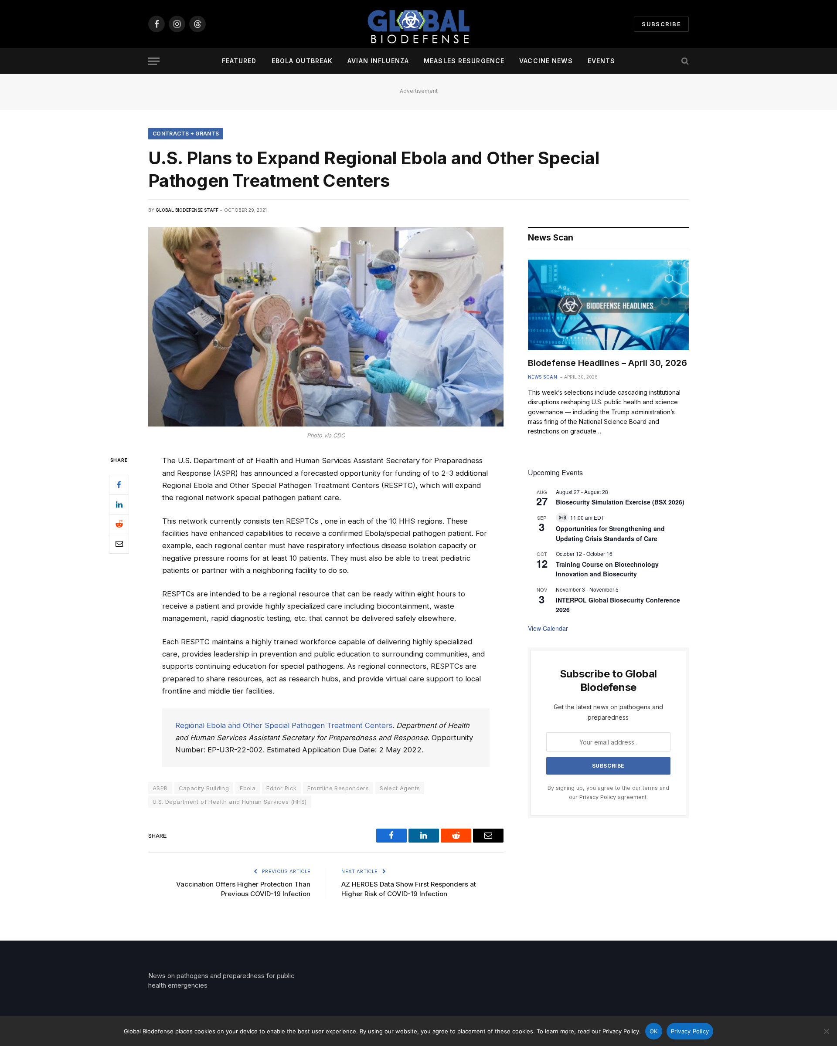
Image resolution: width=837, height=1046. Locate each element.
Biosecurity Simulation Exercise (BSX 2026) (620, 502)
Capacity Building (204, 788)
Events (602, 60)
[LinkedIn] (119, 504)
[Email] (119, 544)
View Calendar (548, 628)
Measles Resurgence (464, 60)
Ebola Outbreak (302, 60)
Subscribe (661, 23)
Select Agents (400, 788)
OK (654, 1031)
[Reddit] (119, 524)
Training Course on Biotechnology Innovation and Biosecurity (607, 569)
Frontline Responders (338, 788)
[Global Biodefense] (418, 24)
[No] (826, 1031)
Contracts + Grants (186, 133)
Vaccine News (545, 60)
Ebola (247, 788)
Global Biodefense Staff (187, 210)
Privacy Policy (597, 797)
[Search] (684, 61)
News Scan (543, 376)
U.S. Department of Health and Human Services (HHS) (230, 801)
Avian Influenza (378, 60)
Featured (239, 60)
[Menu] (154, 61)
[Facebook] (119, 485)
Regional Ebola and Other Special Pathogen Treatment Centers (283, 725)
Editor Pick (281, 788)
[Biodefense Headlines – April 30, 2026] (608, 305)
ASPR (160, 788)
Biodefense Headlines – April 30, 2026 (607, 363)
